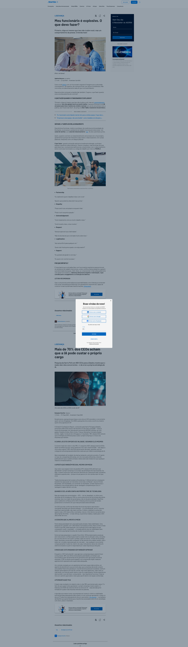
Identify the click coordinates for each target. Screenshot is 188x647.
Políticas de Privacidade (94, 343)
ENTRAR (94, 334)
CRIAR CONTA (94, 339)
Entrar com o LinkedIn (95, 312)
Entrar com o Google (95, 316)
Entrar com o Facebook (95, 321)
